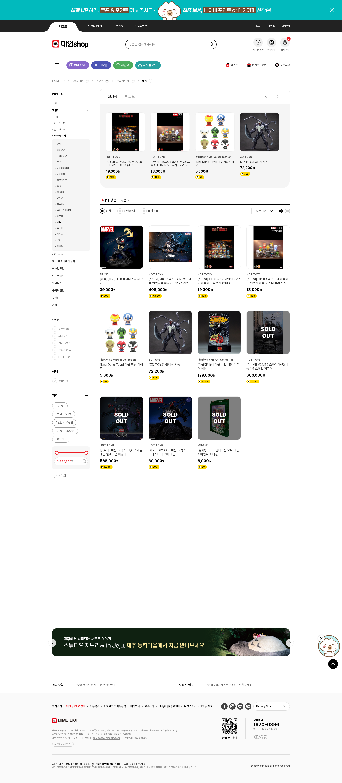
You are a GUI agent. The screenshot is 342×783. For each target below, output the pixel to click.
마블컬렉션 (141, 25)
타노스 (60, 234)
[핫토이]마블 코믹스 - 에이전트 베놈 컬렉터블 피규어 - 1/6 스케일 (170, 281)
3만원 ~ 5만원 (64, 414)
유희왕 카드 (64, 349)
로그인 (259, 25)
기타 (54, 304)
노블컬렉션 (59, 129)
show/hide (86, 94)
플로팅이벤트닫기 (321, 638)
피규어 (99, 80)
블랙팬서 (61, 204)
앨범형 (281, 211)
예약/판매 (130, 211)
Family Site (263, 706)
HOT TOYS (65, 357)
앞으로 (278, 96)
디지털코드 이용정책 (115, 706)
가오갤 (60, 246)
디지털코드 (150, 65)
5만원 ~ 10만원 (64, 422)
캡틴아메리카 (63, 168)
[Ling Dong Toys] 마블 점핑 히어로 (172, 163)
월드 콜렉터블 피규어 (63, 261)
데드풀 (60, 216)
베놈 (144, 80)
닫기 (332, 10)
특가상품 (153, 211)
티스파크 (58, 254)
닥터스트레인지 (64, 210)
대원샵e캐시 (95, 25)
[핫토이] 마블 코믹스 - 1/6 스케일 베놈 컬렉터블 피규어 (121, 452)
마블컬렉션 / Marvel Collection (171, 156)
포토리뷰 (285, 65)
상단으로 (333, 664)
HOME (56, 80)
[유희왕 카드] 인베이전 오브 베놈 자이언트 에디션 (218, 452)
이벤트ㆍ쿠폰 (259, 65)
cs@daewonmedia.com (106, 738)
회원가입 (272, 25)
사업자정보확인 (61, 744)
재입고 (125, 65)
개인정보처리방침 (75, 706)
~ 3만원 (60, 405)
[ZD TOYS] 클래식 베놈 (211, 161)
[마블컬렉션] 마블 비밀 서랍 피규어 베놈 (261, 163)
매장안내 (135, 706)
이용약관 (94, 706)
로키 (59, 240)
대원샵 (63, 26)
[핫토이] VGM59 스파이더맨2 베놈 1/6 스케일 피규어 (267, 367)
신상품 (103, 65)
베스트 (234, 65)
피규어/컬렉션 (75, 80)
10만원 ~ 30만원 (65, 430)
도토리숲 (118, 25)
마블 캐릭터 (122, 80)
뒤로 (266, 96)
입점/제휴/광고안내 (169, 706)
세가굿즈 (63, 336)
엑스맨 (60, 228)
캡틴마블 (61, 174)
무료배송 (63, 380)
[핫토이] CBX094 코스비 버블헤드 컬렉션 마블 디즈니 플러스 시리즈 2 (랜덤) (127, 163)
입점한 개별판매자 (104, 764)
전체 (54, 103)
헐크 (59, 186)
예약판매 (79, 65)
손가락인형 (58, 290)
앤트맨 (60, 198)
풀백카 (55, 297)
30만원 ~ (61, 439)
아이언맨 (61, 150)
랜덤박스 (57, 283)
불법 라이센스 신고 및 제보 (198, 706)
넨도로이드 (58, 275)
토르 (59, 162)
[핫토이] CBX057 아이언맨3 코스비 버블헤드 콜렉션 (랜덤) (219, 281)
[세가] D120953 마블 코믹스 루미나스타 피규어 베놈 (169, 452)
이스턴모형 (58, 268)
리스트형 (287, 211)
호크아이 (61, 192)
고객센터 (286, 25)
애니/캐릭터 (60, 123)
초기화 (62, 476)
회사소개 (57, 706)
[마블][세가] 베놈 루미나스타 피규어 (121, 281)
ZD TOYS (64, 342)
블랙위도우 (62, 180)
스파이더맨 (62, 156)
